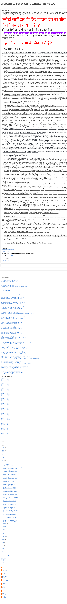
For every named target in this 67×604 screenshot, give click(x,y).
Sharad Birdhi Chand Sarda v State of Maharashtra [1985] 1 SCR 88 (12, 298)
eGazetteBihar (3, 556)
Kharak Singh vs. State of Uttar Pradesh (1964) (8, 287)
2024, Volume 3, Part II (5, 389)
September (5, 526)
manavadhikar (4, 594)
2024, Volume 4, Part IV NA (5, 396)
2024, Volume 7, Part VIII (5, 417)
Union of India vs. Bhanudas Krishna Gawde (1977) (9, 280)
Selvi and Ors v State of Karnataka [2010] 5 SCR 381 (9, 326)
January (4, 537)
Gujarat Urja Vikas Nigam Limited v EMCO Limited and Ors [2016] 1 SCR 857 (14, 339)
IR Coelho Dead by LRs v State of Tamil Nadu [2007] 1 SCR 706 (11, 322)
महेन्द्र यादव (3, 590)
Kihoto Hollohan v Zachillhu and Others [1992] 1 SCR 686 (10, 301)
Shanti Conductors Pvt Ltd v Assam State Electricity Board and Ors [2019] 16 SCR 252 (15, 364)
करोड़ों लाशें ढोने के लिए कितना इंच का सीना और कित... (10, 488)
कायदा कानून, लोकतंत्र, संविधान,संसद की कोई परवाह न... (10, 482)
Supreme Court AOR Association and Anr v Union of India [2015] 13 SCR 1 (13, 337)
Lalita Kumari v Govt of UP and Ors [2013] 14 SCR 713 (10, 332)
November (5, 523)
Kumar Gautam (4, 570)
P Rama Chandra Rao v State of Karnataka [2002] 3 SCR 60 (11, 314)
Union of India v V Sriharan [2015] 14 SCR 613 (8, 338)
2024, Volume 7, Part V (5, 413)
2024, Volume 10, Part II (5, 428)
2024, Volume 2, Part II (5, 384)
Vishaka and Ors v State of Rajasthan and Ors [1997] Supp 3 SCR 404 (12, 309)
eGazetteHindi (3, 558)
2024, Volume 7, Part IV (5, 412)
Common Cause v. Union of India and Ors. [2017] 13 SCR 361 (11, 343)
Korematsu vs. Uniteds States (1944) (7, 282)
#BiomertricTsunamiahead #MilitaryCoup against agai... (12, 518)
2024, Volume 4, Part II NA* (5, 394)
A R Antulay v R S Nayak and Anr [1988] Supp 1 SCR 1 (10, 299)
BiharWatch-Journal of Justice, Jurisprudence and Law (28, 4)
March (4, 535)
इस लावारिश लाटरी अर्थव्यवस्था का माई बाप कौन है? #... (10, 471)
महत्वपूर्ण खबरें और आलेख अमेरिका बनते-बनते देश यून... (10, 520)
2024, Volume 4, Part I (4, 393)
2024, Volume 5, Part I (4, 398)
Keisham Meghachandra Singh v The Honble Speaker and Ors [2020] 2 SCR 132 (14, 366)
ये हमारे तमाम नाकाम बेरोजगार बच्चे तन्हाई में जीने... (9, 505)
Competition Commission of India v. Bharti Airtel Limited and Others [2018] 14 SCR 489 (15, 356)
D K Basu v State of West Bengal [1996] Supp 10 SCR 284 (10, 307)
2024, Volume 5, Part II (5, 399)
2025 (3, 448)
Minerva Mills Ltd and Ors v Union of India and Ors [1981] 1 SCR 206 (12, 297)
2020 (3, 456)
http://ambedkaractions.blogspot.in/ (8, 249)
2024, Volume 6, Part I (4, 403)
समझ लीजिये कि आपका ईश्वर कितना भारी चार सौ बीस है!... (10, 510)
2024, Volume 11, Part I (5, 430)
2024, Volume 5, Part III (5, 400)
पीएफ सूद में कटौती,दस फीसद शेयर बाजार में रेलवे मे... (9, 484)
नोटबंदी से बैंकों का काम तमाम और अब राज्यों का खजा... (10, 503)
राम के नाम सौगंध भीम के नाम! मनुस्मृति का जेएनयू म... (9, 464)
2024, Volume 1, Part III (5, 380)
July (3, 529)
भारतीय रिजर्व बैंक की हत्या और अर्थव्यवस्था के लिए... (9, 498)
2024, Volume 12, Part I (5, 433)
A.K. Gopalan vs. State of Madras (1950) (7, 285)
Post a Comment (6, 260)
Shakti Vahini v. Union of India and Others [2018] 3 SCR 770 (11, 349)
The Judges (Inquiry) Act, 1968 (6, 561)
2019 (3, 457)
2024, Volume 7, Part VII (5, 415)
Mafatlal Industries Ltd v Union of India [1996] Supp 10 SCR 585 (11, 308)
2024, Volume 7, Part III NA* (5, 410)
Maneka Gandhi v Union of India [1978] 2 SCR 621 (9, 296)
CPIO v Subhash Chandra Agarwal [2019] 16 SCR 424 (10, 362)
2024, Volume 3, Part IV (5, 391)
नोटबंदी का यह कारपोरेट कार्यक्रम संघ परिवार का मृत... (10, 517)
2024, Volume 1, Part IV (5, 381)
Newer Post (4, 265)
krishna (3, 593)
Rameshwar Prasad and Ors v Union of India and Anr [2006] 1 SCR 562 (13, 321)
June (4, 530)
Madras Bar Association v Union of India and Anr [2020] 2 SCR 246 (12, 372)
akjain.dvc (3, 591)
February (4, 536)
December (5, 463)
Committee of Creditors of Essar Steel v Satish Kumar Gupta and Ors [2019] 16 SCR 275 (16, 363)
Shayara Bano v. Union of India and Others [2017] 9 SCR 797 (11, 344)
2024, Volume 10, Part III (5, 429)
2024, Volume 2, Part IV (5, 386)
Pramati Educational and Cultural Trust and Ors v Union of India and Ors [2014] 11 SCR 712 (16, 334)
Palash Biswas (4, 574)
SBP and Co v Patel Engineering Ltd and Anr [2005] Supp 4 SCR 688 (12, 319)
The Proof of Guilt (4, 563)
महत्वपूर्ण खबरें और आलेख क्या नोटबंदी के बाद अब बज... (10, 468)
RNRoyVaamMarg (5, 577)
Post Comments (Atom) (41, 268)
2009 (3, 548)
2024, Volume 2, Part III (5, 385)
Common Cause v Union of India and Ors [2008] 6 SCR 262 (11, 323)
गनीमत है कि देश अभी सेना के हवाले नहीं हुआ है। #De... (10, 521)
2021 (3, 454)
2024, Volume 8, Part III (5, 420)
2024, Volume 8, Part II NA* (5, 419)
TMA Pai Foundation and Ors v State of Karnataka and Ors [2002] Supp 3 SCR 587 (15, 316)
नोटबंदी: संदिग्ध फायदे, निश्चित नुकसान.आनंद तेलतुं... (9, 500)
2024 (3, 450)
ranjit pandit (4, 597)
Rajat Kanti (4, 579)
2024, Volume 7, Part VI (5, 414)
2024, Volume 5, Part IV (5, 401)
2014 (3, 541)
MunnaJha (3, 573)
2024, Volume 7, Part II (5, 409)
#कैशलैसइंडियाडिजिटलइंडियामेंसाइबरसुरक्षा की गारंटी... (10, 501)
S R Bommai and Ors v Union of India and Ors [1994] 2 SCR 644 (11, 303)
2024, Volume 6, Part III (5, 405)
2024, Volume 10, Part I (5, 427)
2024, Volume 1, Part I (4, 378)
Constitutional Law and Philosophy (7, 555)
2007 (3, 551)
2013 (3, 542)
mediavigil (3, 596)
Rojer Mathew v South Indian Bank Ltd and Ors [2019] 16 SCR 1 (11, 361)
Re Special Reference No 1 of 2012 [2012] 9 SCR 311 (10, 327)
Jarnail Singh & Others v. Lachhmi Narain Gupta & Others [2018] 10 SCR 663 (13, 353)
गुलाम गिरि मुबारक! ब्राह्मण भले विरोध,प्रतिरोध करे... (9, 481)
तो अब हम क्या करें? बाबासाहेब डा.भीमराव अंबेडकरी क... (10, 515)
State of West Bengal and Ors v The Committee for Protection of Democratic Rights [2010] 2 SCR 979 (18, 324)
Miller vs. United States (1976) (6, 289)
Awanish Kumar (4, 567)
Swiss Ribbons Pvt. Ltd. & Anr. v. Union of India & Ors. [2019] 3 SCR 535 (13, 357)
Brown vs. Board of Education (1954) (7, 373)
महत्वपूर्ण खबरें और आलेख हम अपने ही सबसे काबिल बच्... (10, 485)
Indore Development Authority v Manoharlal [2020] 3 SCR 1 (11, 371)
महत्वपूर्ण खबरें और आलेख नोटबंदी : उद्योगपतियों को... (9, 493)
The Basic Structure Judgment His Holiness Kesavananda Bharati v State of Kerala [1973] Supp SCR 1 (18, 294)
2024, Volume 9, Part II (5, 425)
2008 (3, 549)
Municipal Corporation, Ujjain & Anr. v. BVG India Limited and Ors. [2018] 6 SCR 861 (15, 348)
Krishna (3, 569)
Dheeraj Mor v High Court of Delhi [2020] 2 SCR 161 (9, 368)
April (4, 533)
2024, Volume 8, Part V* (5, 423)
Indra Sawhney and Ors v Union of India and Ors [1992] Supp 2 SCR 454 (13, 302)
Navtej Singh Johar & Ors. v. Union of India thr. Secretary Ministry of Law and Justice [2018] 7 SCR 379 (18, 351)
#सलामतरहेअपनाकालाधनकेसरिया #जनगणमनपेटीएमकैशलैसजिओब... (11, 513)
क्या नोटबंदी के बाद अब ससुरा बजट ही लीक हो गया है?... (10, 470)
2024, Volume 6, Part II (5, 404)
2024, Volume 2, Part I (4, 383)
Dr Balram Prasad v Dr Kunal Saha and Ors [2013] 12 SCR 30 (11, 331)
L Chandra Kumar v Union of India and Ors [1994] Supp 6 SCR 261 (12, 304)
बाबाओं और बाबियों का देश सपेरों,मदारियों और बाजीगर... (10, 514)
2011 (3, 545)
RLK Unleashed (4, 576)
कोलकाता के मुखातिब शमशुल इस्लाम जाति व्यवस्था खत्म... (10, 491)
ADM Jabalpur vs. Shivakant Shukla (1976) (8, 279)
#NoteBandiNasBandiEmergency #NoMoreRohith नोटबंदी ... (12, 467)
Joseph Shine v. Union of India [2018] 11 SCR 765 (9, 354)
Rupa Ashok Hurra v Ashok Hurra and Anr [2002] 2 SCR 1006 (11, 312)
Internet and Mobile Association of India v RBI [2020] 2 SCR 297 (11, 369)
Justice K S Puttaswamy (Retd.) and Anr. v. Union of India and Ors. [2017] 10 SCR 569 (15, 346)
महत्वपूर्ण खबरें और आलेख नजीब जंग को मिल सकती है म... (10, 480)
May (4, 532)
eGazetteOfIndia (3, 559)
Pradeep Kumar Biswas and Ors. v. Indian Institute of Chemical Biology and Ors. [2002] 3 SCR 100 (17, 313)
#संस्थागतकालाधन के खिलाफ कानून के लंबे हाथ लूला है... (10, 474)
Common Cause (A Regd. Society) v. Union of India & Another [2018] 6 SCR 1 (14, 347)
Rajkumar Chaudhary (5, 580)
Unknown (3, 583)
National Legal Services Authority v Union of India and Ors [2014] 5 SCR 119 (13, 333)
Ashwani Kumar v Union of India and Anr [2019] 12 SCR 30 (10, 359)
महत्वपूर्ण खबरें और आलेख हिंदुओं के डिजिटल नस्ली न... (10, 507)
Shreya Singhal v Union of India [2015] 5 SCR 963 (9, 336)
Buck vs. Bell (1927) (4, 284)
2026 (3, 447)
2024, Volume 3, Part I (4, 388)
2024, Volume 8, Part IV (5, 422)
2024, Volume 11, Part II (5, 432)
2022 (3, 453)
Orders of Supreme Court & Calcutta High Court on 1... (12, 472)
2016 (3, 461)
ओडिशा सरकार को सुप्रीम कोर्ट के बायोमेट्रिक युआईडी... (10, 478)
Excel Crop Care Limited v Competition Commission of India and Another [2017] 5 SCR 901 (16, 342)
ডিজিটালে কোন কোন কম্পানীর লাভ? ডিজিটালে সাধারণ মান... (10, 511)
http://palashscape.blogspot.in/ (7, 251)
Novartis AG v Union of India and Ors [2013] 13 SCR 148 (10, 329)
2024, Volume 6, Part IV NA (5, 406)
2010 (3, 546)
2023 (3, 451)
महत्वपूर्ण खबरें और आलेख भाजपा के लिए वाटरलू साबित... (10, 494)
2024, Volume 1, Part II (5, 379)
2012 (3, 544)
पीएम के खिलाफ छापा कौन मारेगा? (7, 475)
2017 (3, 460)
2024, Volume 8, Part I (4, 418)
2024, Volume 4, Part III (5, 395)
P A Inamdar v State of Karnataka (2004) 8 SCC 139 (9, 317)
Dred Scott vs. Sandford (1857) (6, 290)
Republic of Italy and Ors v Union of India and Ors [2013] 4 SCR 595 (12, 328)
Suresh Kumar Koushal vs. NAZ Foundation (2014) (9, 281)
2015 (3, 539)
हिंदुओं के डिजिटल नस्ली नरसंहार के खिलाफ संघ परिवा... (10, 508)
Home (39, 265)
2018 (3, 458)
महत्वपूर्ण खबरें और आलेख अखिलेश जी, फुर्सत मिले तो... (10, 504)
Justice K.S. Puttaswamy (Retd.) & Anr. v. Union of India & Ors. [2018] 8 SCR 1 (14, 352)
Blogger (41, 601)
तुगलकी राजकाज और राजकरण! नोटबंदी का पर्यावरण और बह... (11, 465)
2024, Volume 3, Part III (5, 390)
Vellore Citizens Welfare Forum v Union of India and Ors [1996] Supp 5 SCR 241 (14, 306)
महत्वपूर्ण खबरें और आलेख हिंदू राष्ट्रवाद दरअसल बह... (10, 490)
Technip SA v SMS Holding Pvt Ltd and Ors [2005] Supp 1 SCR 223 (12, 318)
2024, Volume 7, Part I (4, 408)
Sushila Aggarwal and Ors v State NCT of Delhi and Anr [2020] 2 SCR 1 (13, 367)
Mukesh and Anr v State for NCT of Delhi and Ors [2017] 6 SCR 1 (12, 341)
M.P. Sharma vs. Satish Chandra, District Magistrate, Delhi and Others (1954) (14, 286)
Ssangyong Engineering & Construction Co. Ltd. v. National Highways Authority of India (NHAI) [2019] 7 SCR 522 (20, 358)
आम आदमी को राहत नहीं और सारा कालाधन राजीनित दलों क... (10, 495)
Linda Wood (3, 560)
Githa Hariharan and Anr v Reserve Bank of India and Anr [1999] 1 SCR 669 (13, 311)
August (4, 527)
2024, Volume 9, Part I (4, 424)
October (4, 524)
